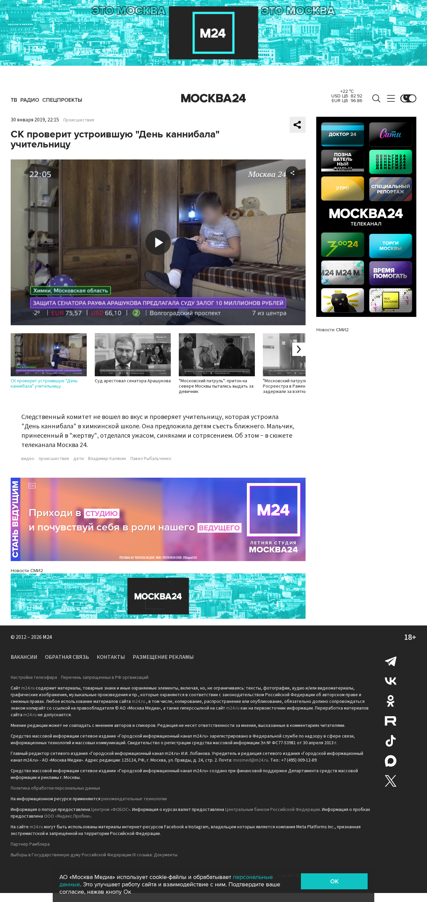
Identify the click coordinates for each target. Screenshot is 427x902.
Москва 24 (213, 98)
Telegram (390, 660)
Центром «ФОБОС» (110, 809)
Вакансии (24, 657)
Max (390, 761)
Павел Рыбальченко (150, 458)
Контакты (111, 657)
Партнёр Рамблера (30, 844)
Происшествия (78, 120)
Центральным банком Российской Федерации (272, 809)
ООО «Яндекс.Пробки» (67, 816)
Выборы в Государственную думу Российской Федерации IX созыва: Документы (94, 855)
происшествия (54, 458)
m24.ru (28, 688)
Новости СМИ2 (27, 570)
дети (78, 458)
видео (27, 458)
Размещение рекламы (163, 657)
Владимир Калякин (107, 458)
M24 (47, 637)
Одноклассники (390, 701)
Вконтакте (390, 681)
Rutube (390, 721)
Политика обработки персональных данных (55, 788)
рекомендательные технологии (134, 799)
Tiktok (390, 741)
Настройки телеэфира (34, 677)
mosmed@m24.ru (250, 760)
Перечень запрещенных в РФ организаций (104, 677)
